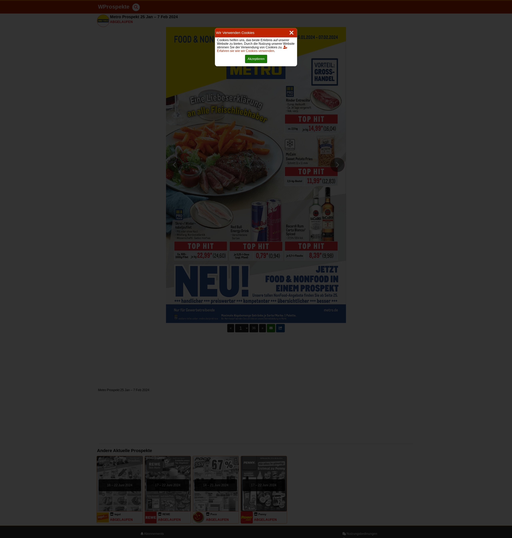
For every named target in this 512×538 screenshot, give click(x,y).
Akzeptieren (256, 59)
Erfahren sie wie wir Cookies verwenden (245, 51)
